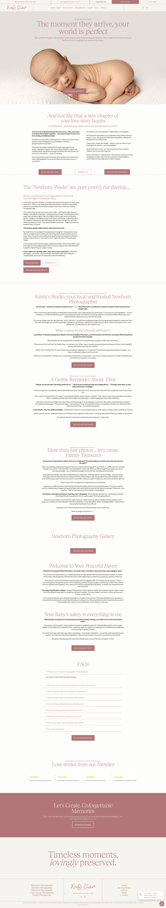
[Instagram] (146, 7)
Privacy (121, 903)
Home (53, 8)
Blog (96, 8)
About (58, 8)
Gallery (90, 8)
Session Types (68, 8)
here (92, 511)
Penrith (75, 307)
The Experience (80, 8)
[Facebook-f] (143, 7)
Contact (103, 8)
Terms (116, 903)
